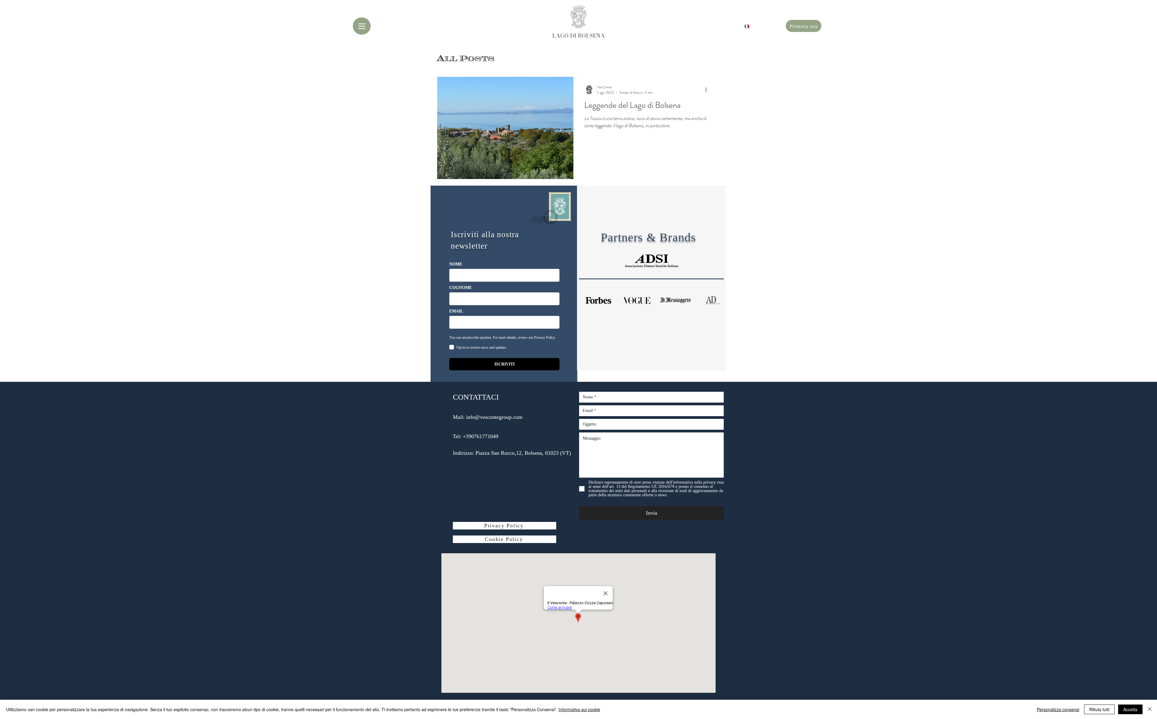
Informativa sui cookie (579, 709)
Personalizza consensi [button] (1058, 709)
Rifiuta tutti (1099, 709)
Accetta (1130, 709)
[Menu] (362, 26)
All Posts (466, 59)
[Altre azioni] (708, 89)
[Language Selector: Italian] (743, 26)
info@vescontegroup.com (494, 417)
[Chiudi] (1149, 709)
